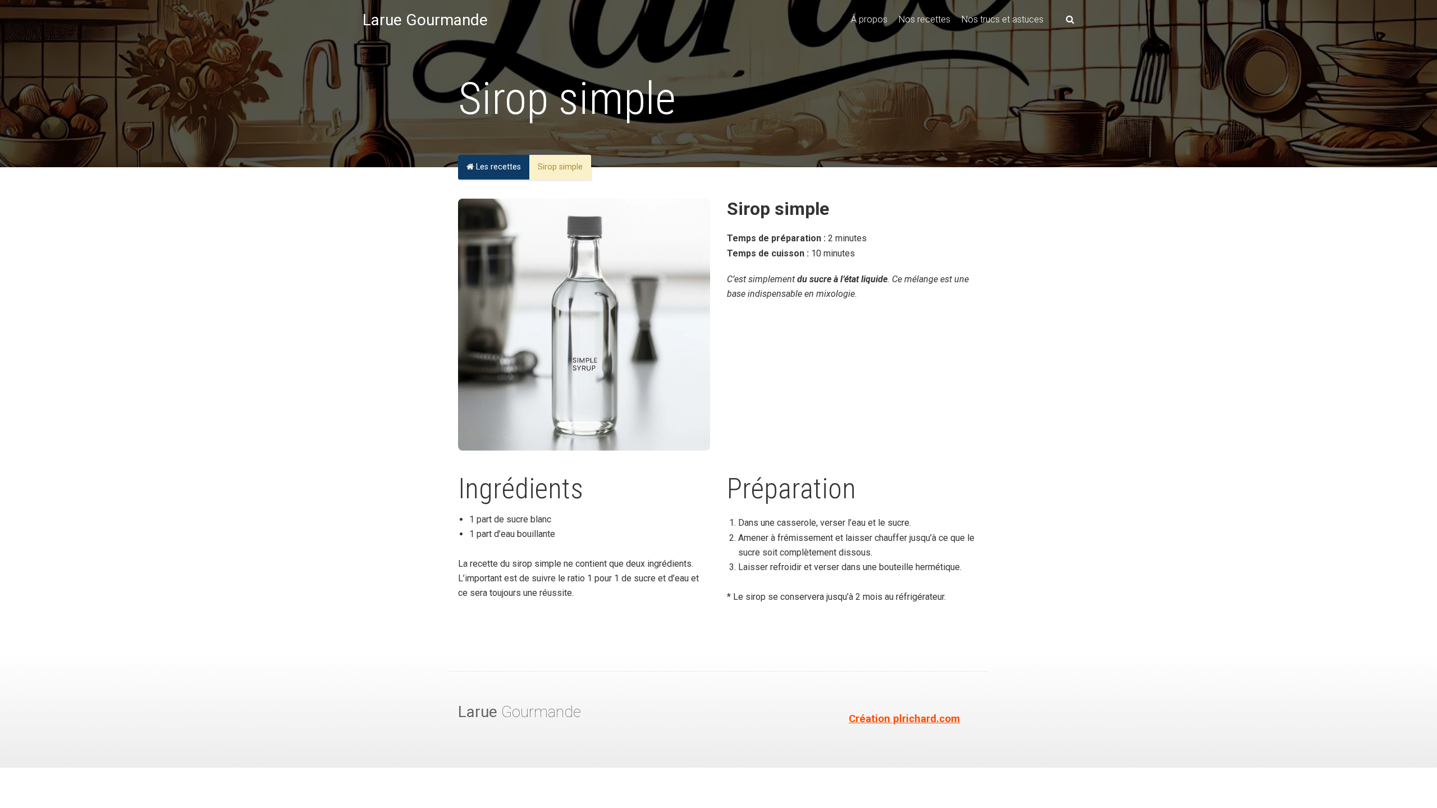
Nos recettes (924, 19)
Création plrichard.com (904, 719)
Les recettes (497, 167)
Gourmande (519, 712)
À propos (869, 19)
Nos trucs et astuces (1003, 19)
